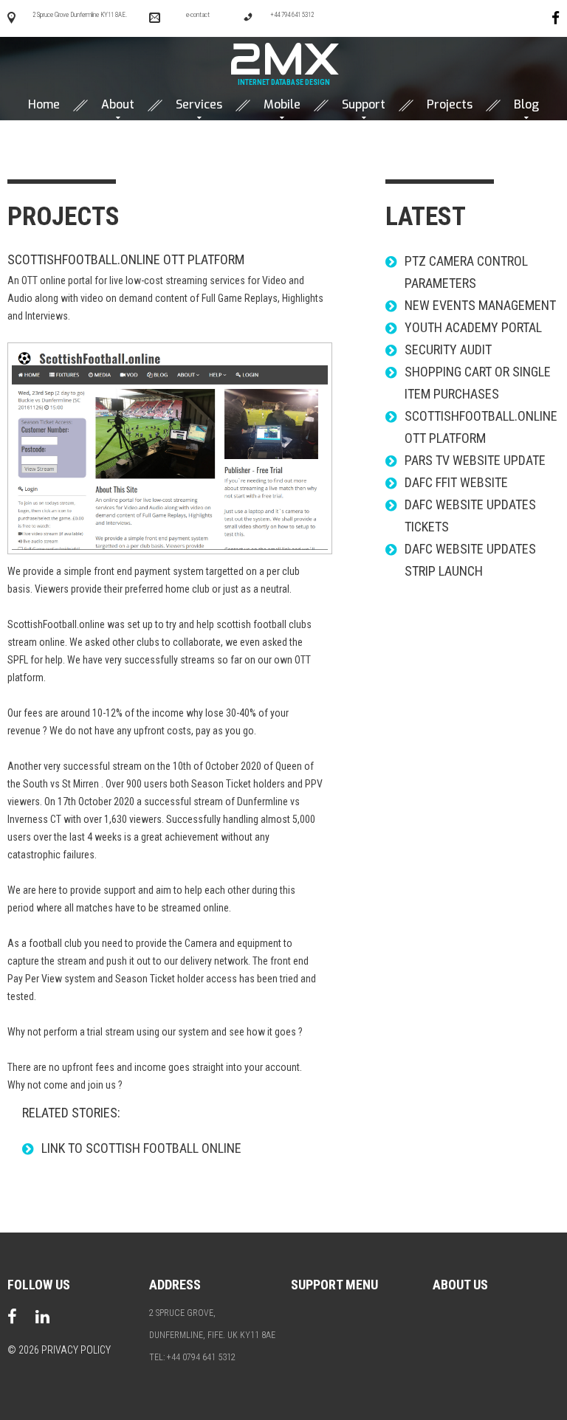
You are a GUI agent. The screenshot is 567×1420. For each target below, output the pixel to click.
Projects (449, 105)
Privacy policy (76, 1350)
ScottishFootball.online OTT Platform (125, 259)
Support (363, 105)
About (117, 105)
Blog (526, 105)
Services (199, 105)
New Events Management (480, 305)
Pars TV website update (475, 460)
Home (44, 105)
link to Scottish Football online (141, 1148)
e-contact (198, 14)
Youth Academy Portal (473, 327)
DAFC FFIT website (456, 482)
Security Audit (448, 349)
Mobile (282, 105)
